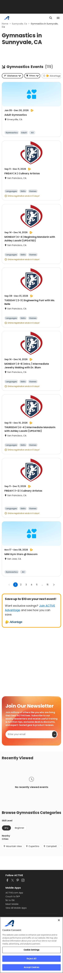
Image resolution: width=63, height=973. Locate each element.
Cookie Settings (31, 949)
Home (5, 23)
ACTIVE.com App (14, 892)
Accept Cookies (31, 967)
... (42, 584)
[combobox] (12, 75)
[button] (32, 75)
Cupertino (34, 846)
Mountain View (14, 846)
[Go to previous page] (9, 584)
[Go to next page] (54, 584)
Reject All (31, 958)
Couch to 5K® (13, 896)
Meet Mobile (12, 904)
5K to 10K (10, 900)
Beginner (19, 827)
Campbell (51, 846)
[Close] (59, 920)
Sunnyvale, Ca (19, 23)
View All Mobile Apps (16, 907)
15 (47, 584)
